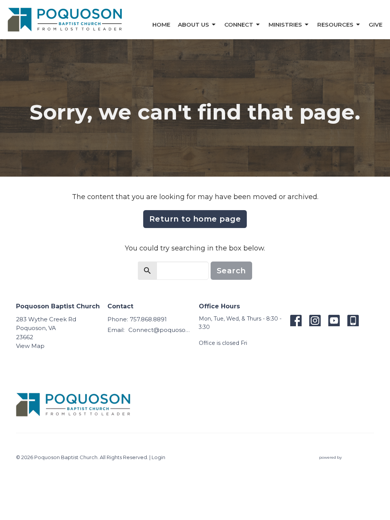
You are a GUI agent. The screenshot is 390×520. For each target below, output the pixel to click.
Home (161, 24)
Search (231, 270)
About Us (193, 24)
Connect (238, 24)
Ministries (285, 24)
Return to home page (195, 218)
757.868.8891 (148, 319)
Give (375, 24)
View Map (30, 345)
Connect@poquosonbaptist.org (159, 329)
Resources (335, 24)
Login (158, 457)
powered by (343, 464)
